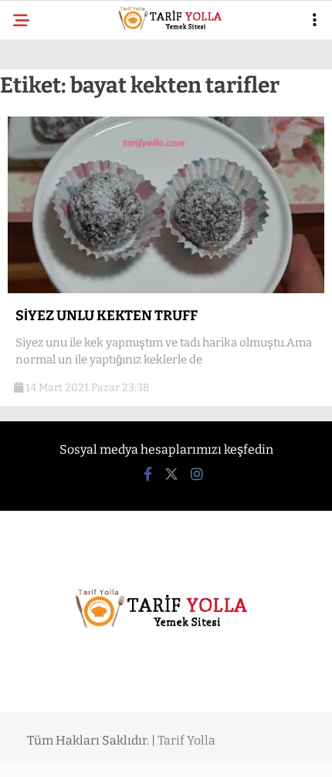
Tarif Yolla (186, 740)
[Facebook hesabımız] (148, 474)
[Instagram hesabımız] (197, 474)
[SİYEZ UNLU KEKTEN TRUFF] (166, 289)
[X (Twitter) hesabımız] (171, 474)
